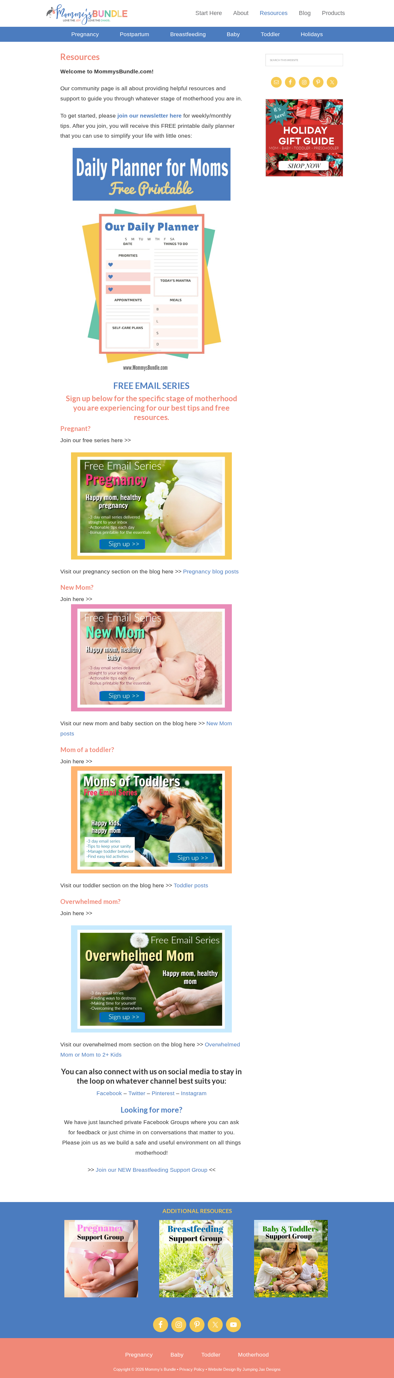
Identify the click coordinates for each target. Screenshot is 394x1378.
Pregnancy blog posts (211, 571)
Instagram (194, 1093)
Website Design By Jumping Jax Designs (244, 1369)
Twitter (136, 1093)
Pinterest (163, 1093)
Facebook (109, 1093)
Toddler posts (191, 885)
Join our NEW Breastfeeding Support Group (151, 1170)
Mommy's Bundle (87, 14)
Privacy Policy (192, 1369)
